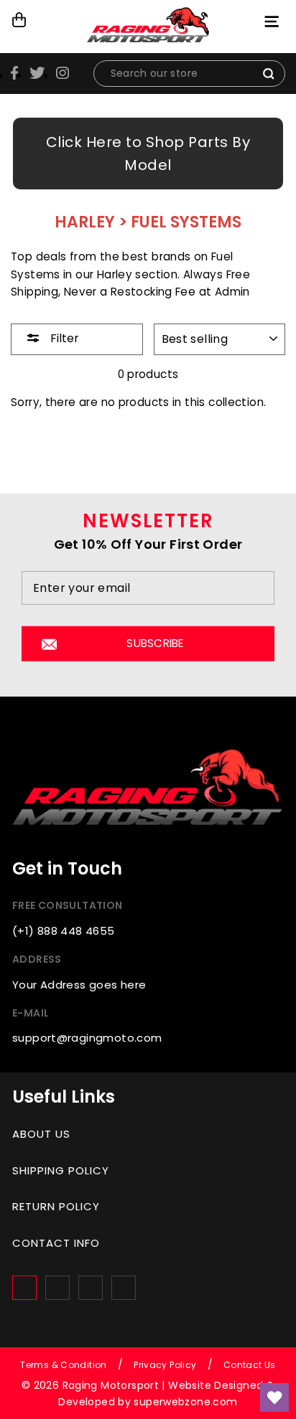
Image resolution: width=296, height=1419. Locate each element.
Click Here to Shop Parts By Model (148, 153)
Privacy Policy (165, 1365)
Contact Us (249, 1365)
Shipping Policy (60, 1170)
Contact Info (56, 1242)
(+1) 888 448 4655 (63, 930)
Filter (63, 338)
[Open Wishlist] (274, 1397)
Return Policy (56, 1206)
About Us (41, 1133)
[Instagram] (57, 1288)
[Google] (90, 1288)
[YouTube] (123, 1288)
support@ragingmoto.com (87, 1037)
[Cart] (20, 20)
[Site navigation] (273, 21)
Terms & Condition (63, 1365)
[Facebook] (24, 1288)
